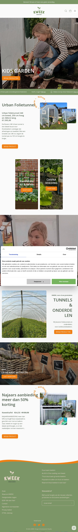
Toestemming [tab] (13, 254)
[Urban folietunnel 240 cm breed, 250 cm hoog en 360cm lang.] (53, 116)
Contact (4, 504)
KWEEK (32, 529)
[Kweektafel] (53, 409)
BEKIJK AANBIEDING (11, 78)
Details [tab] (39, 254)
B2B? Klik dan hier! (8, 500)
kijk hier (73, 92)
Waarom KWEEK (7, 494)
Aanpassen (37, 281)
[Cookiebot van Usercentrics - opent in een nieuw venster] (67, 248)
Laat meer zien (9, 377)
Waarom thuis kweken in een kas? (54, 483)
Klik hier (13, 92)
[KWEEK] (39, 10)
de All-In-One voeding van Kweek (53, 473)
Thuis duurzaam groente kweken (54, 476)
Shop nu (45, 92)
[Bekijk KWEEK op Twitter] (39, 524)
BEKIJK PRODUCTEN (63, 332)
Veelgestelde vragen (9, 497)
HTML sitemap (7, 513)
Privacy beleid (7, 510)
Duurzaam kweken (48, 470)
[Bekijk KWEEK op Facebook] (34, 524)
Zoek (4, 491)
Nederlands (37, 521)
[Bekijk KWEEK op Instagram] (43, 524)
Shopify (50, 529)
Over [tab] (64, 254)
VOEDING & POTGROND (32, 78)
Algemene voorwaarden (10, 507)
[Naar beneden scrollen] (39, 87)
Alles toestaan (63, 281)
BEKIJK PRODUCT (10, 146)
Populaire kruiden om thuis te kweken (55, 480)
